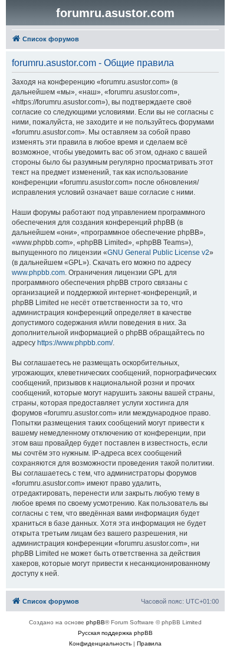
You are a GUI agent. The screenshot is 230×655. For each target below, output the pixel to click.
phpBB (95, 622)
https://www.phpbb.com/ (75, 343)
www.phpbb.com (38, 272)
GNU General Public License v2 (158, 252)
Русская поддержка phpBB (115, 633)
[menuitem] (100, 643)
